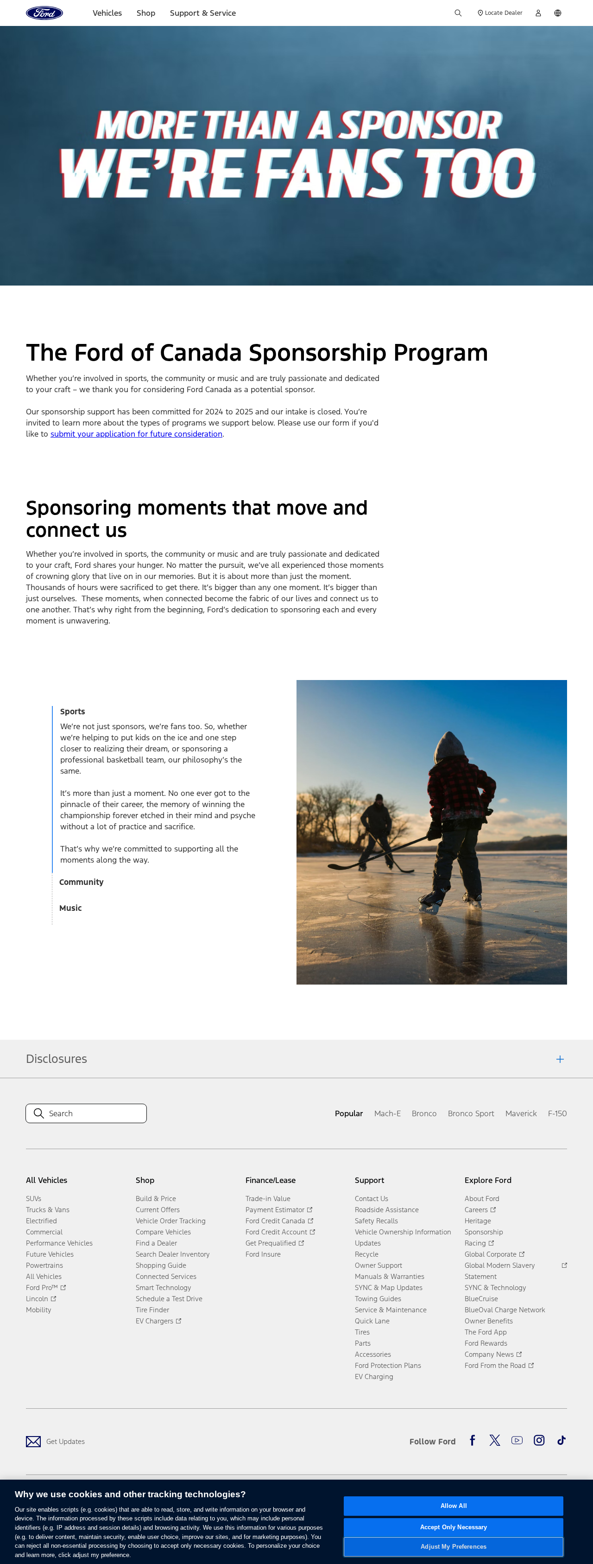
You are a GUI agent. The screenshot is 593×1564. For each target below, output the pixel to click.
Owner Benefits (489, 1320)
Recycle (367, 1254)
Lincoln (37, 1298)
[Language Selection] (558, 13)
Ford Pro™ (42, 1287)
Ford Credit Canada (275, 1220)
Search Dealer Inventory (173, 1254)
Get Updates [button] (65, 1441)
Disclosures (56, 1058)
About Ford (482, 1198)
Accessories (373, 1354)
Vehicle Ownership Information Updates (403, 1237)
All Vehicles (44, 1276)
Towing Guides (378, 1298)
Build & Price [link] (156, 1198)
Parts (363, 1343)
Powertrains (44, 1265)
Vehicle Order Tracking (171, 1220)
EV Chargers (154, 1320)
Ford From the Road (495, 1365)
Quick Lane (372, 1320)
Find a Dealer (156, 1243)
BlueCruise (481, 1298)
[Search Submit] (458, 13)
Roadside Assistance (387, 1209)
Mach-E (387, 1113)
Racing (475, 1243)
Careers (476, 1209)
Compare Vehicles (163, 1231)
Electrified (41, 1220)
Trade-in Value (268, 1198)
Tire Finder (152, 1309)
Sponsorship (484, 1231)
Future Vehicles (50, 1254)
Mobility (38, 1309)
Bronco (424, 1113)
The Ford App (486, 1332)
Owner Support (378, 1265)
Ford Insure (263, 1254)
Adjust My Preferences (453, 1546)
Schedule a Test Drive (169, 1298)
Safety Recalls (376, 1220)
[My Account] (538, 13)
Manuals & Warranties (389, 1276)
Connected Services (166, 1276)
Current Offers (158, 1209)
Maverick (521, 1113)
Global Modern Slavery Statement (500, 1271)
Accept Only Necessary (453, 1527)
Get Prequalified (271, 1243)
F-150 (557, 1113)
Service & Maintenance (391, 1309)
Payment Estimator (275, 1209)
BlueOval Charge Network (505, 1309)
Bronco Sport (471, 1113)
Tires (362, 1332)
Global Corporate (491, 1254)
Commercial (44, 1231)
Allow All (454, 1505)
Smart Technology (163, 1287)
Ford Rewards (486, 1343)
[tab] (160, 713)
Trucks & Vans (47, 1209)
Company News (489, 1354)
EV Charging (374, 1376)
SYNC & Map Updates (389, 1287)
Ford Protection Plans (388, 1365)
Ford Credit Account (276, 1231)
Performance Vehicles (59, 1243)
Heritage (478, 1220)
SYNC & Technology (495, 1287)
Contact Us (371, 1198)
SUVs (33, 1198)
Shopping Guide (161, 1265)
